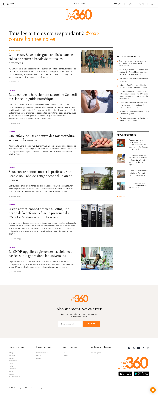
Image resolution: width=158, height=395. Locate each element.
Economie (12, 355)
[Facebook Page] (129, 348)
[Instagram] (148, 348)
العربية (152, 4)
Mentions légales (95, 353)
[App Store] (125, 374)
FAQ (64, 353)
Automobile (12, 369)
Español (141, 4)
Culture (11, 363)
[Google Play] (141, 374)
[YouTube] (138, 348)
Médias (11, 366)
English (130, 4)
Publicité (38, 355)
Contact (65, 355)
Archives (38, 358)
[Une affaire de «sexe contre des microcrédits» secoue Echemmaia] (97, 142)
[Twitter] (133, 348)
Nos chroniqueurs (14, 377)
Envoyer (91, 324)
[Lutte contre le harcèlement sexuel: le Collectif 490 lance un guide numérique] (97, 101)
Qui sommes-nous (42, 353)
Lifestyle (11, 374)
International (15, 51)
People (11, 371)
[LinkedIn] (143, 348)
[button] (153, 390)
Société (12, 90)
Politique (11, 353)
